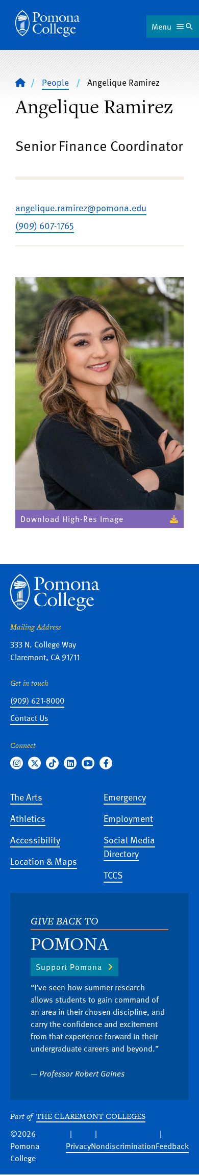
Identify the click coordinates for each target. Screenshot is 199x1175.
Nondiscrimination (123, 1146)
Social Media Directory (129, 846)
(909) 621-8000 (37, 700)
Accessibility (35, 839)
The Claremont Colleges (90, 1116)
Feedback (172, 1146)
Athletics (27, 818)
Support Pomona (69, 967)
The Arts (26, 797)
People (55, 82)
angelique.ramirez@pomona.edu (80, 207)
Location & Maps (43, 861)
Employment (128, 818)
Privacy (78, 1146)
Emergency (125, 797)
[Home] (47, 23)
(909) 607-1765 (44, 225)
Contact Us (29, 718)
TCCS (113, 875)
